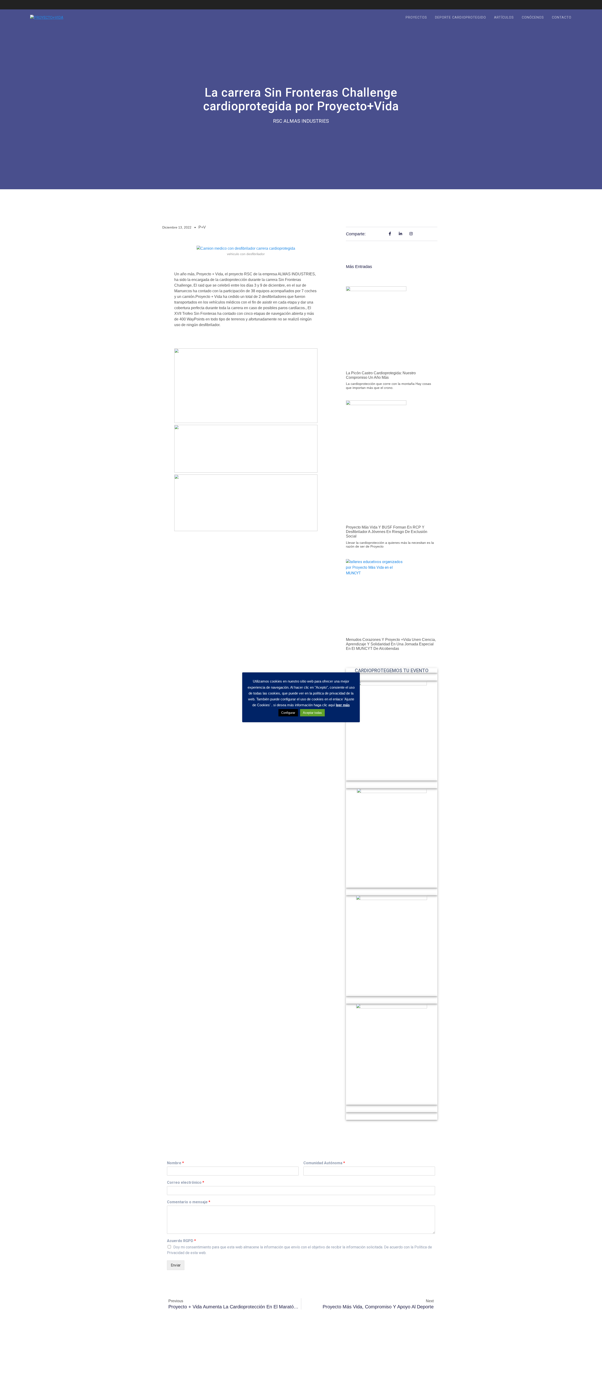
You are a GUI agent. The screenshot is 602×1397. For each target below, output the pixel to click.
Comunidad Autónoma (324, 1163)
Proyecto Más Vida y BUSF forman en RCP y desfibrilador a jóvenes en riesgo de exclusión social (386, 531)
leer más (343, 705)
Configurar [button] (288, 712)
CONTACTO (561, 18)
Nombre (175, 1163)
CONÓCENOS (533, 18)
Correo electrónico (185, 1182)
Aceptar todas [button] (312, 712)
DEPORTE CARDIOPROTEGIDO (460, 18)
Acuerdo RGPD (181, 1241)
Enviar (176, 1265)
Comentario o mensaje (188, 1202)
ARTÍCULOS (504, 18)
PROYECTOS (416, 18)
